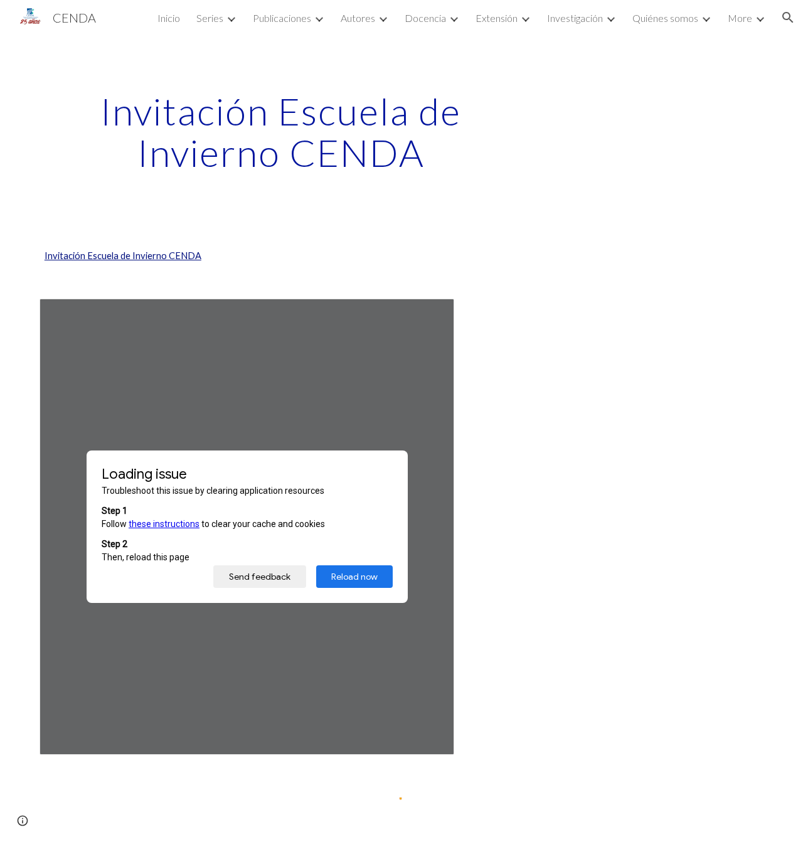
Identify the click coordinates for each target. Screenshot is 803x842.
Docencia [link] (425, 18)
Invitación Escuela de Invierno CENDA (123, 255)
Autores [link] (358, 18)
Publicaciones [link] (282, 18)
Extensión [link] (497, 18)
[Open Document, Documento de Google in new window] (430, 315)
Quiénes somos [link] (665, 18)
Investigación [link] (575, 18)
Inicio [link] (168, 18)
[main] (281, 131)
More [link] (740, 18)
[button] (788, 18)
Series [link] (209, 18)
